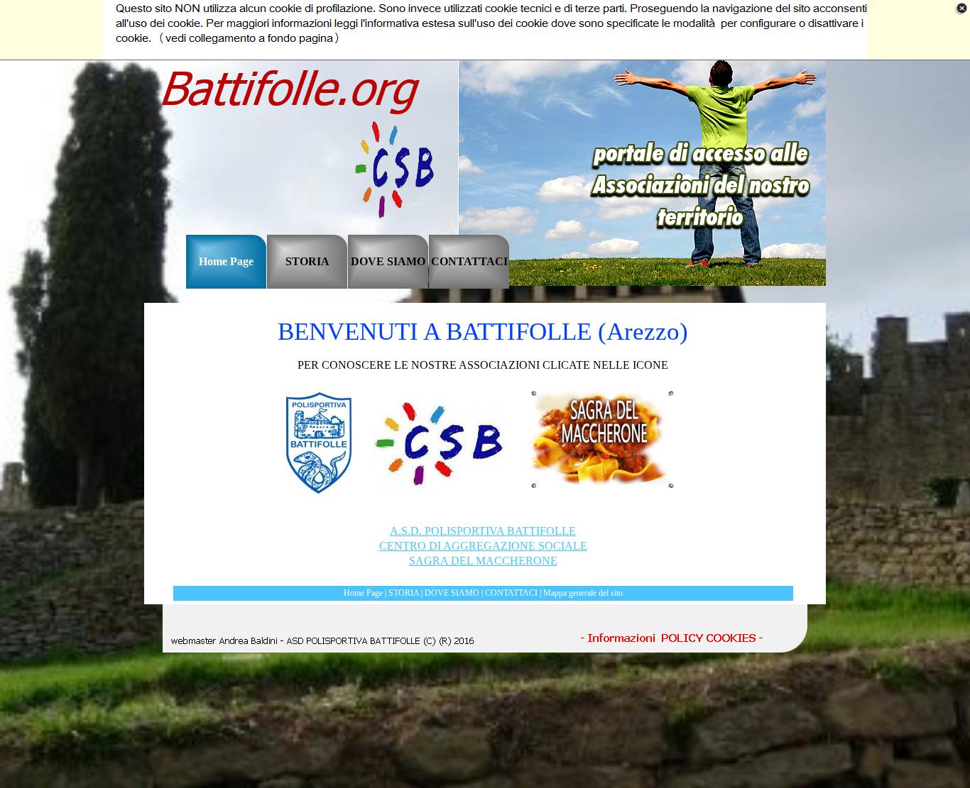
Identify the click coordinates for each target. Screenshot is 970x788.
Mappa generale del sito (583, 593)
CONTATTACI (511, 593)
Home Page (363, 593)
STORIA (403, 593)
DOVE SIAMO (452, 593)
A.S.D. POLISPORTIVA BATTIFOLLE (483, 531)
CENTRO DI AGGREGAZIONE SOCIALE (483, 546)
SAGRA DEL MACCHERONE (483, 561)
